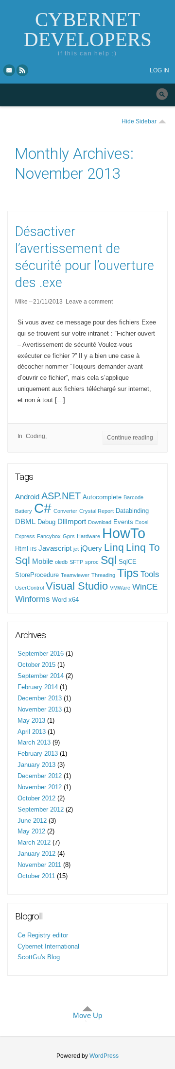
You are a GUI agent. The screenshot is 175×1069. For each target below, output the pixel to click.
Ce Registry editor (43, 935)
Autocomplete (102, 497)
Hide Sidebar (139, 121)
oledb (61, 562)
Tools (149, 574)
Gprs (69, 536)
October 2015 (36, 664)
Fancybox (49, 536)
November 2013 (40, 709)
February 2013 (38, 753)
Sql (109, 560)
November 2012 (40, 787)
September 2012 (41, 809)
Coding (35, 436)
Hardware (88, 536)
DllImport (71, 522)
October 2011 (36, 876)
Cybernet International (48, 946)
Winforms (32, 599)
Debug (46, 522)
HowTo (123, 533)
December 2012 (40, 776)
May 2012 (31, 831)
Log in (159, 70)
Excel (141, 522)
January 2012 (36, 853)
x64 (74, 599)
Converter (65, 511)
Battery (23, 511)
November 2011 (39, 864)
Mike (21, 301)
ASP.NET (61, 495)
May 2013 (31, 720)
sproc (92, 562)
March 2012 (34, 842)
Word (59, 599)
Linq (114, 547)
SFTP (76, 562)
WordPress (104, 1055)
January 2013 (36, 764)
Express (25, 536)
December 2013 (40, 698)
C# (43, 508)
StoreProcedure (37, 574)
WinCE (145, 587)
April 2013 (32, 731)
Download (99, 522)
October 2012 (36, 798)
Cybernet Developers (88, 29)
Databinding (132, 510)
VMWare (120, 588)
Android (27, 497)
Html (21, 548)
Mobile (42, 561)
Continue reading (130, 437)
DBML (25, 522)
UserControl (29, 588)
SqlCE (128, 561)
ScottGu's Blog (39, 957)
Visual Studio (77, 586)
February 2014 (38, 687)
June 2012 (32, 820)
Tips (128, 572)
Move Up (87, 1015)
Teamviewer (75, 575)
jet (76, 549)
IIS (33, 549)
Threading (103, 575)
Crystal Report (96, 511)
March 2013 (34, 742)
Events (123, 522)
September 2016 (41, 653)
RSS (23, 70)
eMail (9, 70)
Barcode (133, 497)
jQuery (91, 548)
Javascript (54, 548)
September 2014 (41, 675)
